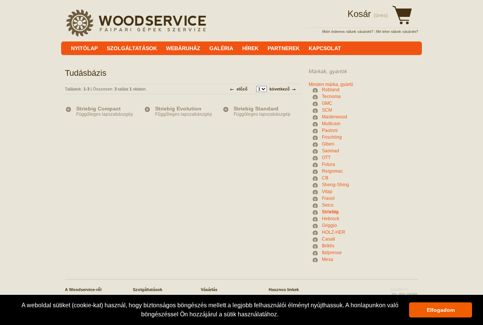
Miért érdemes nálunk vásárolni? (347, 32)
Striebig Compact (98, 109)
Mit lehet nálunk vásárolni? (397, 32)
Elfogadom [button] (441, 310)
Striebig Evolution (178, 109)
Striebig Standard (256, 109)
